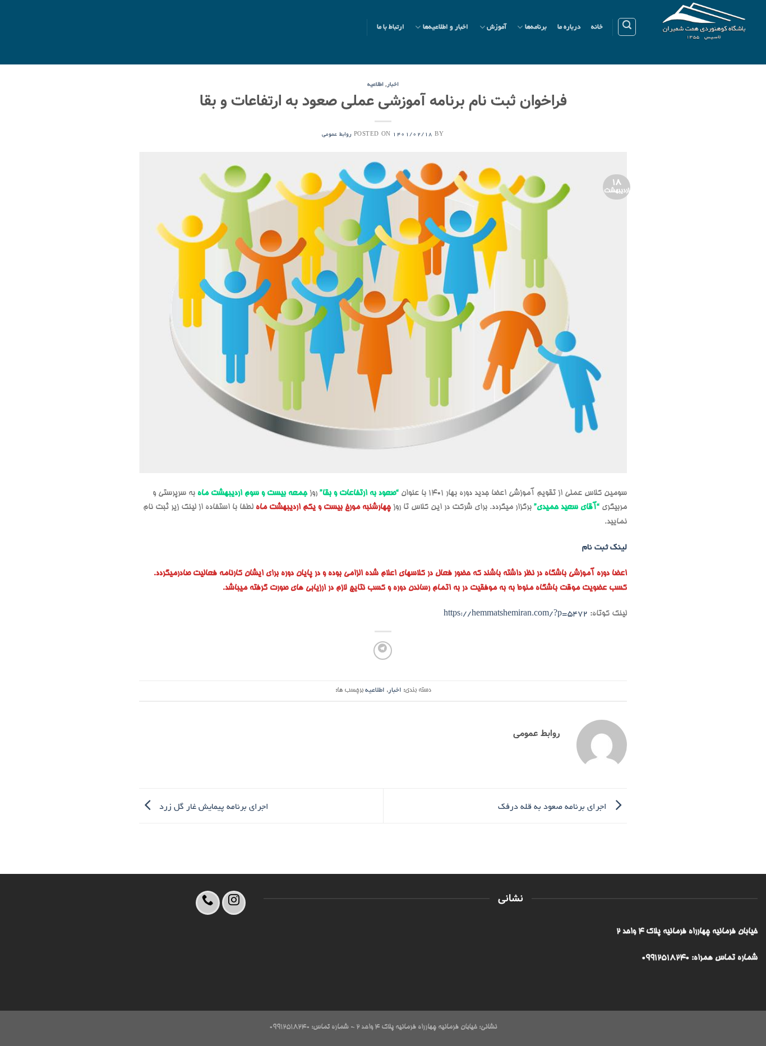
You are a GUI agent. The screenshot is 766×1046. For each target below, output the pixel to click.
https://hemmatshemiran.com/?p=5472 (516, 613)
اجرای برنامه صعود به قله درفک (553, 806)
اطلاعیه (375, 85)
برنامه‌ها (536, 27)
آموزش (496, 27)
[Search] (627, 27)
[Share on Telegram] (382, 650)
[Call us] (208, 903)
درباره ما (568, 27)
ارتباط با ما (391, 27)
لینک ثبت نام (604, 547)
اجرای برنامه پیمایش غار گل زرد (213, 806)
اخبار (393, 85)
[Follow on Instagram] (234, 903)
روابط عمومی (337, 135)
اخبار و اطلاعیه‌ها (446, 27)
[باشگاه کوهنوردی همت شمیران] (706, 32)
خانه (597, 27)
